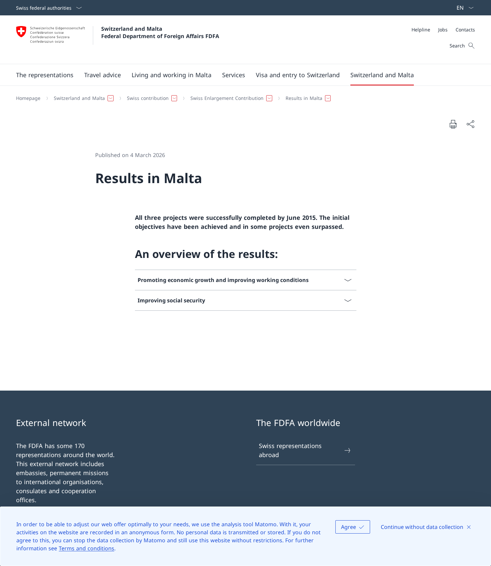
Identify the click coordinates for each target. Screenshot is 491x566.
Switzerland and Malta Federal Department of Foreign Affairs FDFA (160, 32)
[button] (45, 75)
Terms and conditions (86, 548)
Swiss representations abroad (290, 450)
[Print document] (453, 124)
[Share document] (470, 124)
